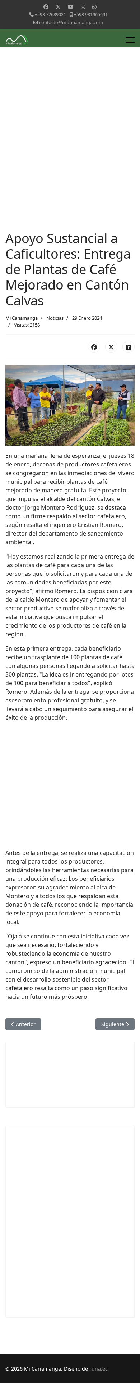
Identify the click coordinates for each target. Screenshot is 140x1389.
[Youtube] (71, 6)
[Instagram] (83, 6)
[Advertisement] (70, 157)
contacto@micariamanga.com (71, 22)
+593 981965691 (91, 15)
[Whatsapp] (94, 6)
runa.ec (98, 1368)
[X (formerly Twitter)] (111, 347)
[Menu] (130, 40)
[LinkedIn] (128, 347)
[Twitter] (58, 6)
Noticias (55, 318)
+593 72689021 (50, 15)
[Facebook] (45, 6)
